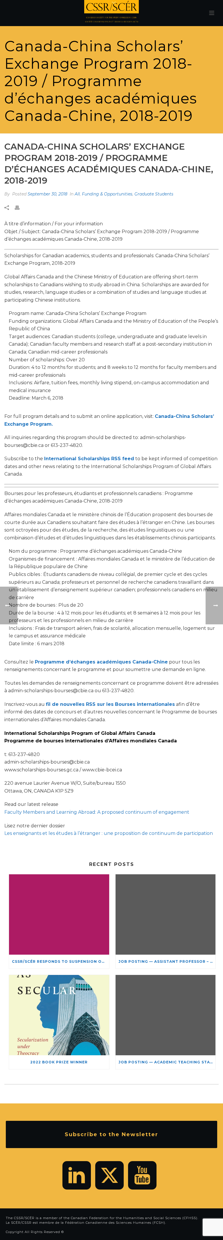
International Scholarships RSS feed (89, 458)
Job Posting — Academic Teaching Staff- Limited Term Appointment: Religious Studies (167, 1062)
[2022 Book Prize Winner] (59, 1015)
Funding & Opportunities (107, 194)
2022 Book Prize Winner (59, 1062)
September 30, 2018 (47, 194)
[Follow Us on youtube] (142, 1175)
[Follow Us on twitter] (109, 1175)
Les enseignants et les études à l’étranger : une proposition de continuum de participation (108, 833)
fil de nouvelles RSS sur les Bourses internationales (110, 704)
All (77, 194)
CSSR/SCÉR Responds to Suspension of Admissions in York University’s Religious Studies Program (60, 961)
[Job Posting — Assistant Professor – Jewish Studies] (166, 914)
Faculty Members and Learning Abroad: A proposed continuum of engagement (96, 812)
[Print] (20, 208)
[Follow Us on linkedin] (76, 1175)
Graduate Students (153, 194)
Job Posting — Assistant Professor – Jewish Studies (167, 961)
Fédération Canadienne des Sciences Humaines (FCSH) (115, 1223)
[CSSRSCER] (111, 13)
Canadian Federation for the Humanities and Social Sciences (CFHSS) (134, 1218)
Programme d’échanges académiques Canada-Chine (101, 662)
